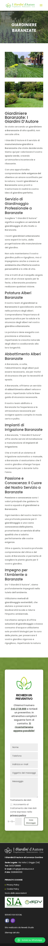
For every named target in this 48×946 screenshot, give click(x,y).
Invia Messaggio (31, 821)
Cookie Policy (13, 889)
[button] (30, 940)
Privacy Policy (13, 884)
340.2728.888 (18, 709)
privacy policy (18, 815)
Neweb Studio (27, 927)
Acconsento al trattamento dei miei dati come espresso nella (23, 810)
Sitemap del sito (12, 932)
